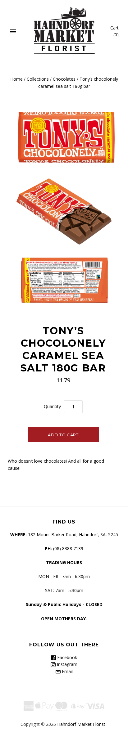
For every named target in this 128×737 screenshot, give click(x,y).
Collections (38, 79)
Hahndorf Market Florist (81, 724)
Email (67, 671)
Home (16, 79)
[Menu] (13, 31)
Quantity (52, 406)
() (114, 31)
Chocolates (64, 79)
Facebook (66, 657)
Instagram (66, 664)
